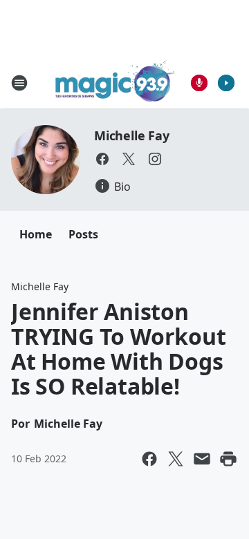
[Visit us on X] (128, 159)
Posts (83, 234)
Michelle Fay (131, 135)
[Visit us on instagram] (155, 159)
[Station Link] (115, 82)
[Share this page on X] (175, 459)
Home (35, 234)
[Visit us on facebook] (102, 159)
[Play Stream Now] (226, 83)
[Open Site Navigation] (19, 83)
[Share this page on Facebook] (149, 459)
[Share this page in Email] (202, 459)
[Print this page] (228, 459)
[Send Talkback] (199, 83)
